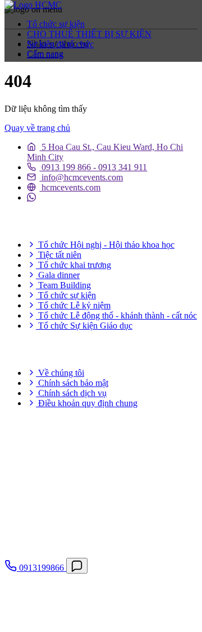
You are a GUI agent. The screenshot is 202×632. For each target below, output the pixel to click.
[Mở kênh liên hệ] (77, 566)
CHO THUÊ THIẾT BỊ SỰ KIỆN (89, 34)
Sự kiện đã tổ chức (60, 44)
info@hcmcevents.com (81, 177)
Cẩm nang (45, 54)
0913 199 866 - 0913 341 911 (93, 167)
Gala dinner (58, 275)
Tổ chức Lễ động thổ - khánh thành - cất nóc (116, 315)
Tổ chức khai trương (73, 265)
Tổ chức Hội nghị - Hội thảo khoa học (105, 244)
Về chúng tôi (60, 373)
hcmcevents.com (69, 187)
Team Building (63, 285)
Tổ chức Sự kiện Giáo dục (84, 325)
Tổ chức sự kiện (56, 24)
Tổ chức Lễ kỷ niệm (73, 305)
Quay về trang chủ (37, 128)
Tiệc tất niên (58, 255)
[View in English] (24, 77)
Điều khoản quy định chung (86, 403)
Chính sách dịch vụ (71, 393)
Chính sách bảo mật (72, 383)
